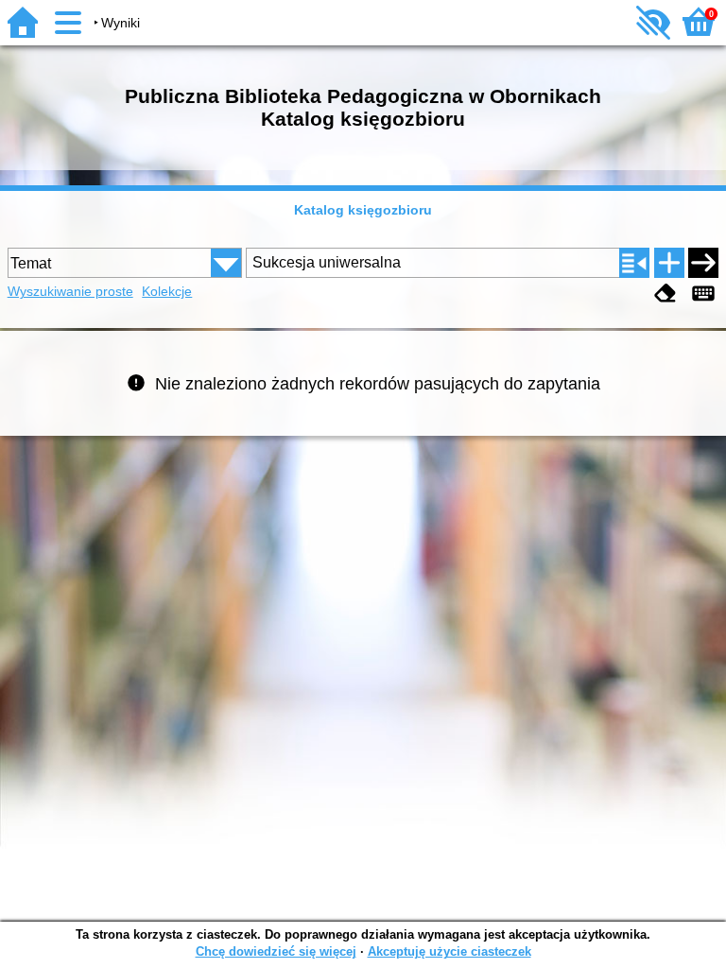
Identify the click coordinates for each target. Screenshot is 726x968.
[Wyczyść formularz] (665, 293)
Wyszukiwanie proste (70, 291)
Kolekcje (167, 291)
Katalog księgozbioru (363, 209)
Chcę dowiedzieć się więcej (276, 951)
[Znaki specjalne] (703, 293)
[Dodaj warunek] (669, 263)
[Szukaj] (703, 263)
